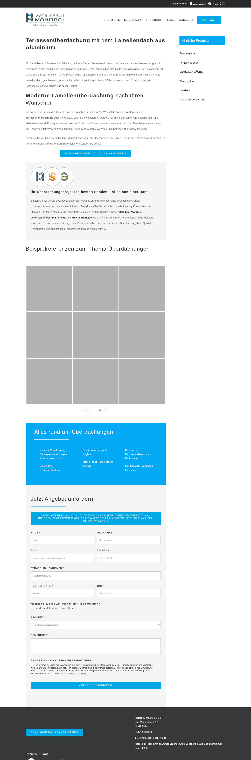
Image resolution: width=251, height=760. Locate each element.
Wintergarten (186, 81)
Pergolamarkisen (188, 62)
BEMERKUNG (40, 635)
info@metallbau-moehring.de (150, 737)
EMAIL (36, 550)
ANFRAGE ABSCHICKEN (95, 685)
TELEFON (104, 550)
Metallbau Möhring (130, 211)
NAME (35, 532)
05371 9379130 (143, 732)
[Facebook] (169, 754)
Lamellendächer (192, 71)
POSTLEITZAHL (42, 586)
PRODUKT (38, 617)
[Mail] (185, 754)
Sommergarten (187, 53)
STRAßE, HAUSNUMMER (47, 568)
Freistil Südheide (82, 217)
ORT (100, 586)
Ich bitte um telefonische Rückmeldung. (54, 608)
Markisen (184, 90)
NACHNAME (105, 532)
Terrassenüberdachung (192, 99)
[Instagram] (177, 754)
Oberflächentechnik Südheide (48, 217)
